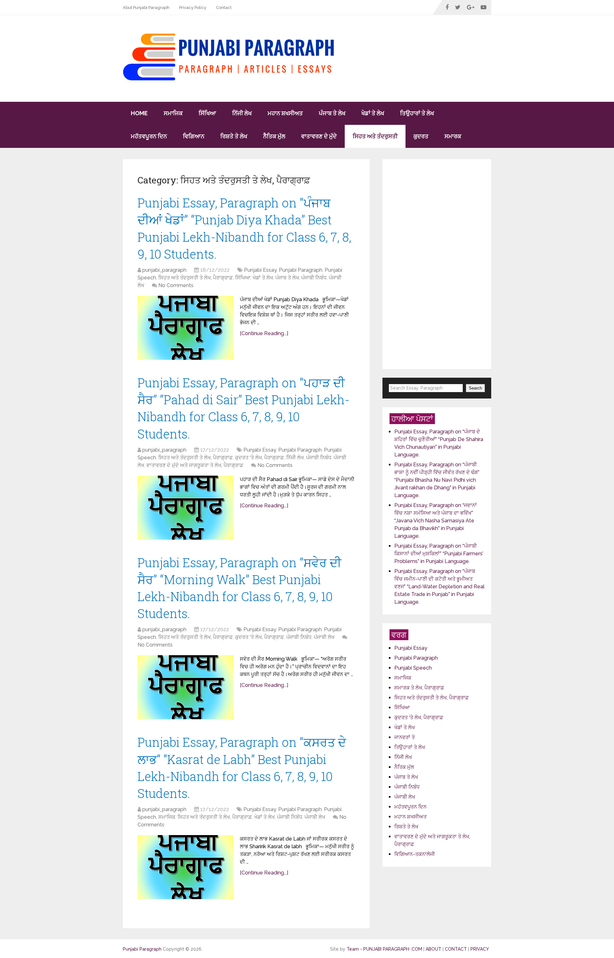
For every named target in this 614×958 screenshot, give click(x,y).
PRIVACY (479, 949)
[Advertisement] (437, 264)
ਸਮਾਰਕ (453, 136)
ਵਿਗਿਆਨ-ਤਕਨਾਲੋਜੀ (414, 854)
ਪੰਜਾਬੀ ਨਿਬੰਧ (314, 278)
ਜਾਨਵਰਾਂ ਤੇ (404, 737)
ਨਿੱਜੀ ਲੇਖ (242, 113)
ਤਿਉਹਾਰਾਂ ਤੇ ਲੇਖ (417, 113)
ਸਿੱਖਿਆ (207, 113)
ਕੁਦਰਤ (421, 136)
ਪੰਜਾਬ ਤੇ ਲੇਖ (332, 113)
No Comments (175, 285)
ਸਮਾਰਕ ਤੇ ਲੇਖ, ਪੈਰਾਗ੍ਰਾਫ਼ (419, 688)
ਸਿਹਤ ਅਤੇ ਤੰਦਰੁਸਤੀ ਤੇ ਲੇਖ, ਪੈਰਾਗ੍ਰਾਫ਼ (195, 278)
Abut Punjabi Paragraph (146, 7)
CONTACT (456, 949)
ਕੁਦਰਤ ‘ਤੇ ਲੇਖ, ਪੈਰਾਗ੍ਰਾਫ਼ (259, 458)
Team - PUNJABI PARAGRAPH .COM (384, 949)
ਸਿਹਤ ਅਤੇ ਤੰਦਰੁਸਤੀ (375, 136)
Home (139, 113)
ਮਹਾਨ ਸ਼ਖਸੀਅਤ (285, 113)
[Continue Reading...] (264, 333)
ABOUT (434, 949)
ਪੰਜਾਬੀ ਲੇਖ (324, 637)
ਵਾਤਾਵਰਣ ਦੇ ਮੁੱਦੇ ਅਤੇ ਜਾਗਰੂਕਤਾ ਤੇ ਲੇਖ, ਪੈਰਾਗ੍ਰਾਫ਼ (194, 465)
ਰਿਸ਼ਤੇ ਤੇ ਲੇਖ (233, 136)
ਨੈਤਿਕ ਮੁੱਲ (274, 136)
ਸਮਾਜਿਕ (173, 113)
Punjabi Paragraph (300, 270)
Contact (224, 7)
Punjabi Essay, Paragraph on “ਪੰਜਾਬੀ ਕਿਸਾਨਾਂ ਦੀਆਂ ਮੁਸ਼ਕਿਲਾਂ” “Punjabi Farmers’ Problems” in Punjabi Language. (438, 554)
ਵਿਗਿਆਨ (193, 136)
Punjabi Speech (413, 668)
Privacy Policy (192, 7)
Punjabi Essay (260, 270)
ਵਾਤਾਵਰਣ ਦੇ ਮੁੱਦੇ (319, 136)
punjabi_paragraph (164, 270)
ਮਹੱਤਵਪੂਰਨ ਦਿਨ (149, 136)
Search (475, 388)
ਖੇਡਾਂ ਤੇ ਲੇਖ (372, 113)
